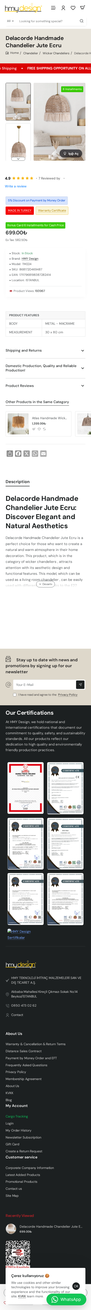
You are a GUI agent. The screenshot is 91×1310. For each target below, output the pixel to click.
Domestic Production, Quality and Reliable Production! (41, 368)
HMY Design (30, 259)
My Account (17, 1105)
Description (18, 481)
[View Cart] (82, 7)
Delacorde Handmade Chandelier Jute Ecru (52, 1226)
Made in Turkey (20, 210)
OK (76, 1286)
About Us (14, 1033)
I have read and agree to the (47, 695)
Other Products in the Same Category (37, 402)
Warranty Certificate (52, 210)
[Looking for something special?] (81, 21)
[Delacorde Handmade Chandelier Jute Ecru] (11, 1228)
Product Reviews (20, 385)
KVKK (22, 1296)
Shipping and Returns (24, 350)
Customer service (21, 1157)
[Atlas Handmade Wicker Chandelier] (18, 423)
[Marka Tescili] (25, 788)
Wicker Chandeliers (56, 53)
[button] (18, 85)
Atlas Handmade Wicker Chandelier (50, 418)
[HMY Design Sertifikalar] (65, 788)
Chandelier (30, 53)
